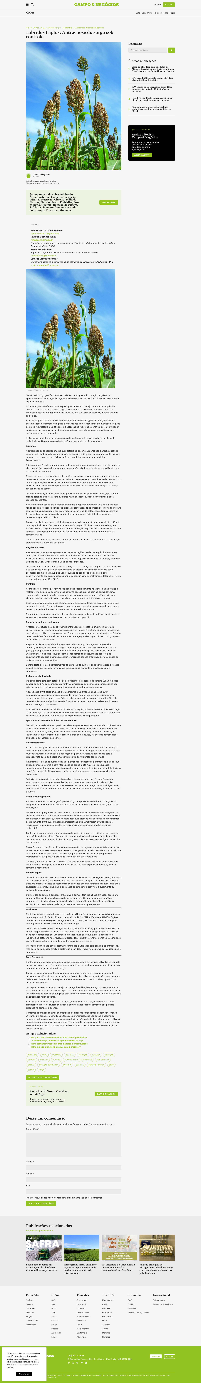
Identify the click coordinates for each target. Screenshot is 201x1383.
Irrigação (83, 1055)
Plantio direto (72, 1060)
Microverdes (107, 1300)
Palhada (44, 1060)
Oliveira (31, 1060)
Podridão (87, 1060)
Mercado (30, 1312)
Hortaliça (106, 1337)
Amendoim (56, 1333)
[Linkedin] (86, 1363)
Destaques (30, 1308)
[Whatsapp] (69, 1363)
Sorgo (57, 28)
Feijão (172, 13)
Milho (149, 13)
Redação (36, 177)
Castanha (56, 1055)
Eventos (29, 1304)
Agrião (105, 1304)
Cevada (54, 1320)
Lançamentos (32, 1320)
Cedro (79, 1324)
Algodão (164, 13)
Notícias (29, 1300)
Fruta (104, 1320)
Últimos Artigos (39, 28)
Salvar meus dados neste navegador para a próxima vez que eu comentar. (65, 1198)
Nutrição (109, 1055)
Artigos (29, 1316)
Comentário (32, 1129)
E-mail (30, 1174)
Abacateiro (81, 1337)
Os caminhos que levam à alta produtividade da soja (57, 1040)
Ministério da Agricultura (138, 1312)
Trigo (156, 13)
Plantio (56, 1060)
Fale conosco (159, 1300)
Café (138, 13)
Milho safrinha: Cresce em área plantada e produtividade (59, 1044)
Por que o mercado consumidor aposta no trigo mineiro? (59, 1037)
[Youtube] (82, 1363)
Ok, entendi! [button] (24, 1374)
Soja (144, 13)
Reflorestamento (84, 1316)
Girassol (55, 1329)
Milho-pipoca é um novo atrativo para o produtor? (56, 1047)
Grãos (30, 12)
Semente (80, 1065)
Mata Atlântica (83, 1329)
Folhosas (106, 1308)
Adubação (32, 1055)
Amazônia (81, 1320)
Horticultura (107, 1316)
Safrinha (67, 1065)
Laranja (96, 1055)
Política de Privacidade (163, 1304)
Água (44, 1055)
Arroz (53, 1316)
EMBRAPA (132, 1308)
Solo (111, 1065)
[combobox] (147, 50)
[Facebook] (77, 1363)
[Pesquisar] (171, 50)
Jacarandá (81, 1304)
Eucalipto (81, 1308)
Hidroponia (107, 1312)
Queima (31, 1065)
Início (28, 28)
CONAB (131, 1304)
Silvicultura (81, 1300)
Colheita (70, 1055)
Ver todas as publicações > (39, 1230)
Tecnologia (31, 1324)
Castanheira (82, 1333)
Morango (106, 1333)
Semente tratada (96, 1065)
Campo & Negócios (41, 174)
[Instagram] (73, 1363)
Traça (41, 1070)
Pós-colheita (103, 1060)
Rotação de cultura (48, 1065)
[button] (27, 5)
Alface (105, 1329)
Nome (30, 1162)
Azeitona (106, 1324)
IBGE (130, 1300)
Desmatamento (83, 1312)
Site (28, 1186)
